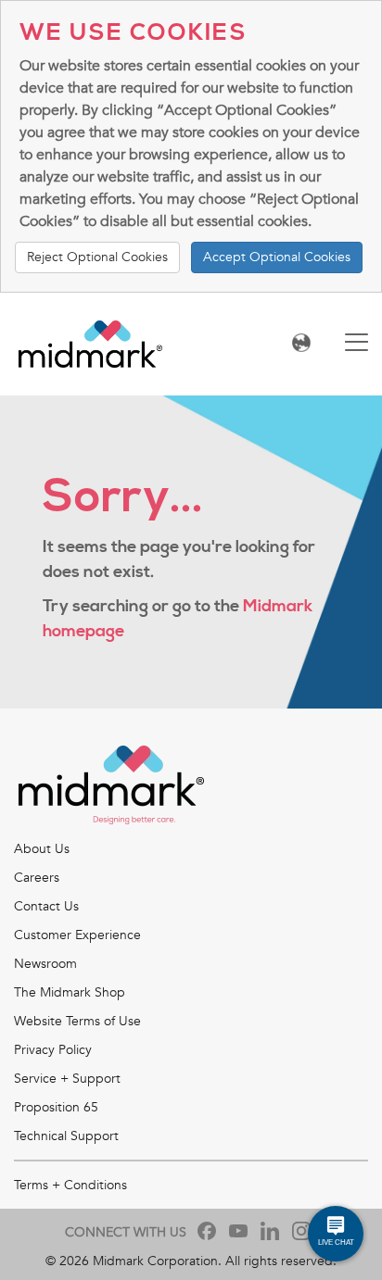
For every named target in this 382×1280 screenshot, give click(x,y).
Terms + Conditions (70, 1185)
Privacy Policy (53, 1050)
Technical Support (66, 1136)
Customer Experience (77, 935)
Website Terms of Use (77, 1021)
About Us (42, 849)
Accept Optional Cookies (276, 257)
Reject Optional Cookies (97, 257)
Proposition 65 (56, 1107)
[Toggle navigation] (356, 344)
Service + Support (67, 1078)
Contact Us (46, 906)
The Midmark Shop (69, 992)
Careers (36, 877)
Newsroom (45, 964)
